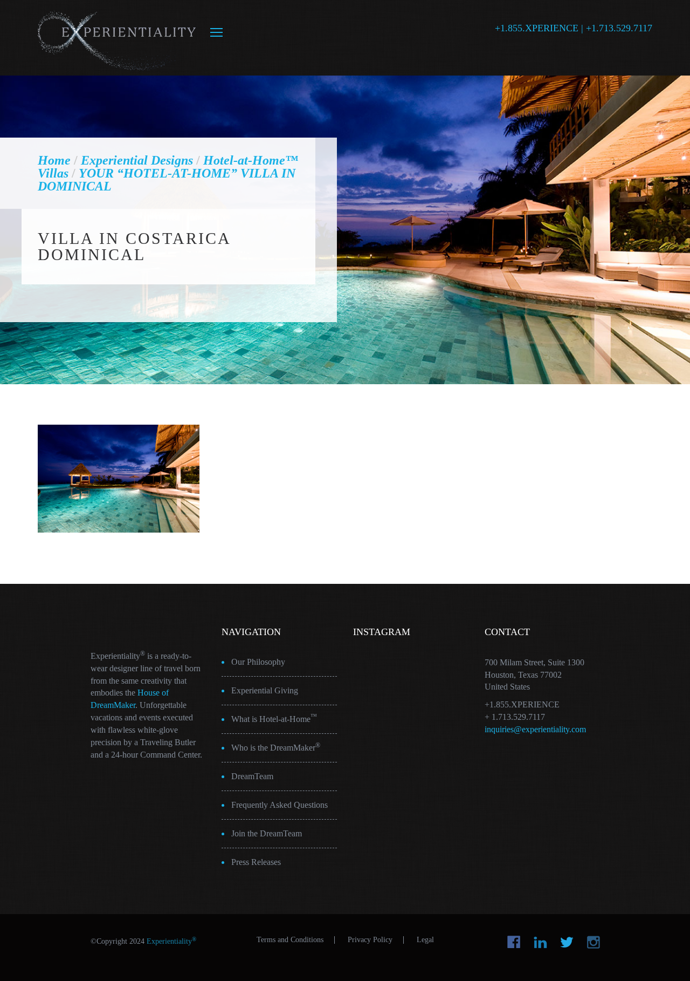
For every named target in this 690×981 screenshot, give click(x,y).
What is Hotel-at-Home (274, 718)
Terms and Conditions (290, 940)
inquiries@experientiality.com (535, 729)
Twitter (567, 942)
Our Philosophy (258, 661)
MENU (216, 32)
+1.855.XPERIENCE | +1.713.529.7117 (573, 28)
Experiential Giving (264, 690)
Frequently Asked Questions (279, 804)
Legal (425, 940)
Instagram (593, 942)
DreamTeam (252, 776)
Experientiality (117, 38)
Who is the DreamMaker (275, 746)
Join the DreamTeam (266, 833)
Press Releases (256, 862)
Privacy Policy (370, 940)
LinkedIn (540, 942)
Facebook (514, 942)
